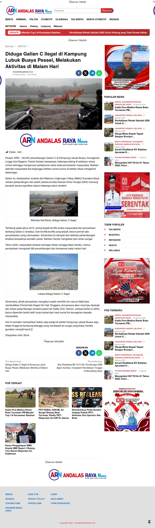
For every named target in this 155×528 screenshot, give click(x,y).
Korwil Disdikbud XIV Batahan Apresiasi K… (131, 151)
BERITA (118, 102)
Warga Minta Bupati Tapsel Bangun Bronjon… (129, 135)
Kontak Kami (34, 503)
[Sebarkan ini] (79, 73)
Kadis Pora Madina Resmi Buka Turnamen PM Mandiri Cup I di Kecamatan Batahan (20, 412)
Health (113, 245)
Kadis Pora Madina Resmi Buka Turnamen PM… (131, 108)
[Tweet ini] (85, 73)
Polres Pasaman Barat (126, 157)
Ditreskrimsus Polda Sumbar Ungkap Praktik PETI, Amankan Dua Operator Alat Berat (86, 413)
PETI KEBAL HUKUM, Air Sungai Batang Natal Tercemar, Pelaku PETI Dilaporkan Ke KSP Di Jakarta (54, 413)
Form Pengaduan (60, 503)
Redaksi (9, 498)
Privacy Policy (36, 498)
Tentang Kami (12, 503)
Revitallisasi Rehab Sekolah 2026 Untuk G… (132, 122)
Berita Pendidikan (123, 141)
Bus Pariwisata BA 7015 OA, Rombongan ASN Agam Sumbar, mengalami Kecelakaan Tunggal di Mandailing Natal (79, 366)
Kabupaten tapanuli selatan (128, 115)
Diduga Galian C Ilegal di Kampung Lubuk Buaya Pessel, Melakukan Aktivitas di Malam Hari (26, 366)
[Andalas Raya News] (29, 10)
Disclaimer (57, 498)
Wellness (114, 250)
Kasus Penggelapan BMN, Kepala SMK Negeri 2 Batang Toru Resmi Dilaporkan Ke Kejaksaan (20, 449)
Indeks (9, 494)
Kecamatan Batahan (131, 102)
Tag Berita (114, 229)
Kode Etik (33, 494)
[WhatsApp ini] (99, 73)
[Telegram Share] (92, 73)
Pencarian (107, 10)
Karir (54, 494)
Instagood (114, 239)
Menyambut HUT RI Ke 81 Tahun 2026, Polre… (132, 164)
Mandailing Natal (123, 104)
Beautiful (114, 234)
